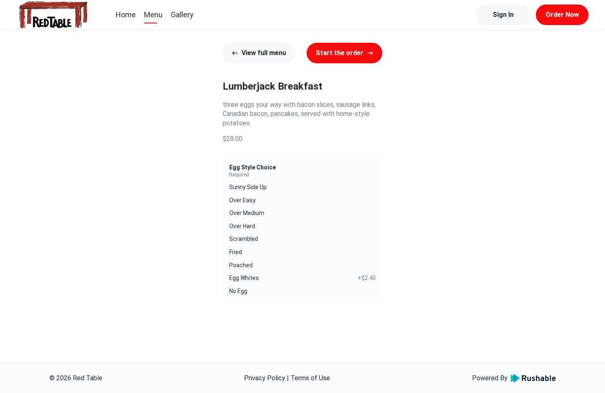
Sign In (503, 14)
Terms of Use (310, 378)
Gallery (182, 14)
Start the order (339, 53)
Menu (153, 14)
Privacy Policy (264, 378)
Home (126, 14)
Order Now (562, 14)
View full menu (264, 53)
